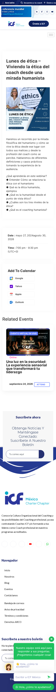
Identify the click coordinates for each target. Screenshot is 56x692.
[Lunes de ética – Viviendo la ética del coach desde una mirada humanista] (28, 342)
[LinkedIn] (37, 12)
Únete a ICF (39, 23)
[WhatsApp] (47, 544)
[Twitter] (13, 544)
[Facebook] (42, 12)
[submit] (41, 454)
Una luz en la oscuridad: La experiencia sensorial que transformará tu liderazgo (26, 367)
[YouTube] (52, 12)
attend (41, 384)
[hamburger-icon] (50, 35)
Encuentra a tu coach (33, 3)
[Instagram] (47, 12)
